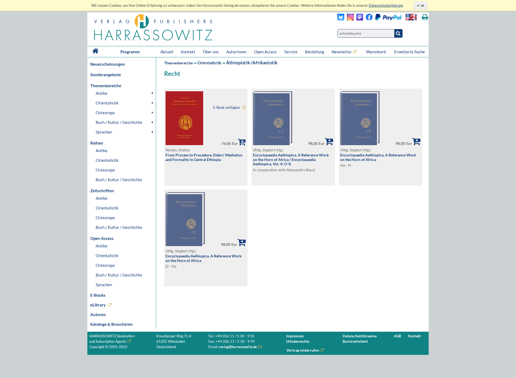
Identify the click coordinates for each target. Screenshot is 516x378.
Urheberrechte (297, 342)
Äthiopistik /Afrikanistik (251, 62)
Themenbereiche (178, 63)
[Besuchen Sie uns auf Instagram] (349, 19)
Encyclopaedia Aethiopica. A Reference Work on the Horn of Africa (378, 157)
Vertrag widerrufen (302, 350)
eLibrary (98, 304)
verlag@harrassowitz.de (237, 347)
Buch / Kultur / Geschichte (119, 122)
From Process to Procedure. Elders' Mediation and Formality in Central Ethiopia (204, 157)
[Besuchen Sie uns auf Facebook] (367, 19)
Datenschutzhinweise (360, 336)
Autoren (98, 314)
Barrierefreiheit (355, 342)
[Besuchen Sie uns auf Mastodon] (358, 19)
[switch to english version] (411, 17)
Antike (102, 93)
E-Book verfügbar (226, 108)
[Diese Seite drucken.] (425, 17)
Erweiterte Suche (409, 51)
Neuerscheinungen (107, 64)
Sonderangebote (105, 74)
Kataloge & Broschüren (111, 324)
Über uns (211, 51)
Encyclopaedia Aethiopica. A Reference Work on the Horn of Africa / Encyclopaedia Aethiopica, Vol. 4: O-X (291, 159)
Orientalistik (107, 102)
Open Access (265, 51)
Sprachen (104, 132)
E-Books (98, 295)
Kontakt (188, 51)
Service (291, 51)
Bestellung (314, 51)
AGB (397, 336)
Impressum (295, 336)
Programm (130, 51)
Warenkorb (376, 51)
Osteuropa (105, 112)
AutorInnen (236, 51)
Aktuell (166, 51)
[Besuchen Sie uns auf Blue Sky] (341, 19)
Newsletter (342, 51)
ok (422, 5)
